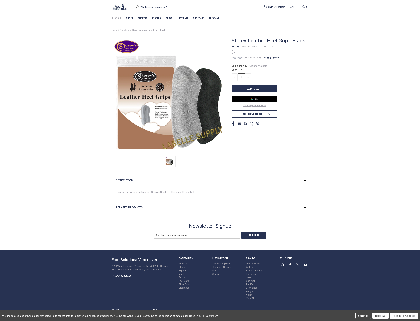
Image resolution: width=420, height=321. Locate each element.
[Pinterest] (257, 123)
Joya (248, 277)
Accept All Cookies (404, 316)
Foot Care (182, 18)
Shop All (116, 18)
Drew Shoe (251, 288)
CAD (292, 7)
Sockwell (250, 281)
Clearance (214, 18)
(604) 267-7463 (123, 276)
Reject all (380, 316)
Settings (363, 316)
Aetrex (249, 267)
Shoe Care (198, 18)
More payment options (254, 105)
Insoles (156, 18)
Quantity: (237, 70)
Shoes (129, 18)
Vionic (249, 294)
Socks (169, 18)
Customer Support (222, 267)
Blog (214, 270)
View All (250, 298)
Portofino (251, 274)
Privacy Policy (210, 315)
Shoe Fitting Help (221, 263)
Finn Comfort (253, 263)
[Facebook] (233, 123)
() (306, 7)
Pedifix (249, 284)
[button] (270, 58)
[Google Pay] (254, 99)
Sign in (269, 7)
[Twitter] (251, 123)
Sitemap (216, 274)
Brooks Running (254, 270)
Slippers (142, 18)
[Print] (245, 123)
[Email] (239, 123)
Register (280, 7)
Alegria (249, 291)
